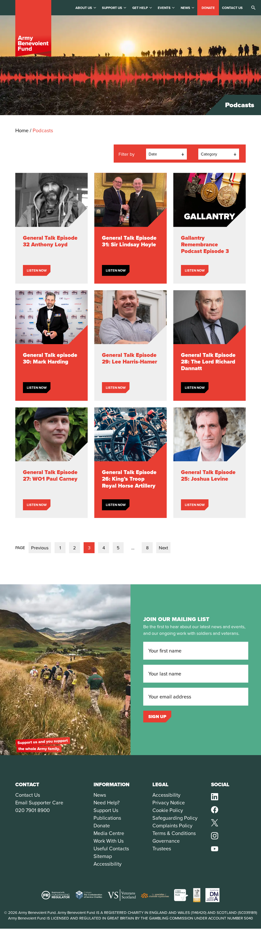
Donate (208, 7)
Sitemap (103, 856)
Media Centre (109, 833)
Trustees (161, 848)
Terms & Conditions (174, 833)
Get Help (140, 7)
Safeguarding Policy (175, 818)
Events (164, 7)
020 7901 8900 (32, 810)
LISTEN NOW (37, 270)
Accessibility (108, 864)
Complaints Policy (172, 825)
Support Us (106, 810)
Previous (39, 547)
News (185, 7)
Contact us (232, 7)
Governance (166, 841)
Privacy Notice (168, 802)
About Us (83, 7)
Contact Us (27, 795)
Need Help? (107, 802)
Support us (112, 7)
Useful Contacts (111, 848)
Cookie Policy (167, 810)
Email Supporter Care (39, 802)
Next (163, 547)
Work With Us (109, 841)
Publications (107, 818)
